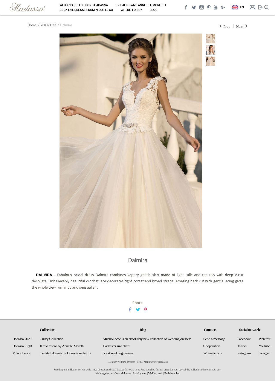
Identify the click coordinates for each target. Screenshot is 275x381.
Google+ (265, 353)
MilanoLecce (21, 353)
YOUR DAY (48, 25)
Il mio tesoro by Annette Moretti (62, 346)
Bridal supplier (171, 373)
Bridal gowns (140, 373)
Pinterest (264, 339)
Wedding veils (155, 373)
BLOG (153, 10)
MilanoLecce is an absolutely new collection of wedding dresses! (147, 339)
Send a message (214, 339)
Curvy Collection (51, 339)
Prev (226, 26)
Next (239, 26)
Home (32, 25)
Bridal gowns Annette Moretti (141, 5)
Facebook (244, 339)
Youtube (264, 346)
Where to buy (131, 10)
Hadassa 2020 (21, 339)
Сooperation (211, 346)
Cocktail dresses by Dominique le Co (65, 353)
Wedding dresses (104, 373)
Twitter (242, 346)
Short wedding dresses (118, 353)
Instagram (244, 353)
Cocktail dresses (123, 373)
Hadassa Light (22, 346)
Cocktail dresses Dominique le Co (86, 10)
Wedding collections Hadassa (84, 5)
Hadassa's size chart (116, 346)
